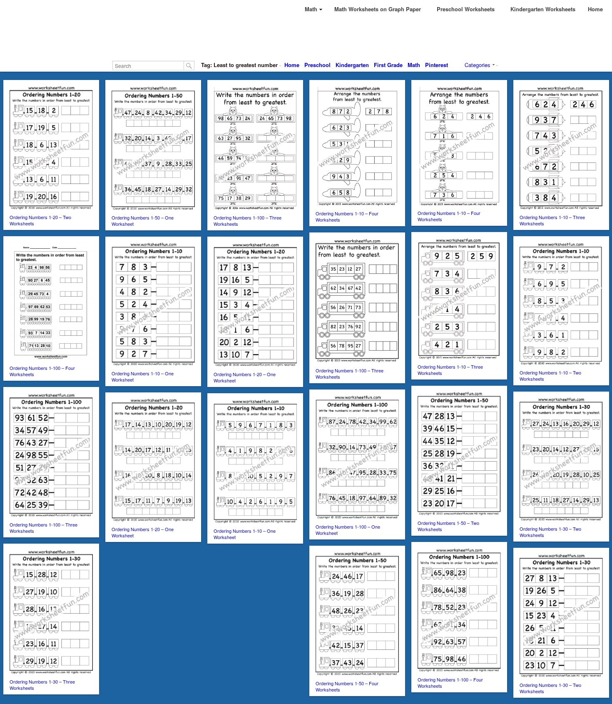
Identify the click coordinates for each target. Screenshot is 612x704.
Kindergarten (352, 65)
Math (414, 65)
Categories (477, 65)
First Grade (388, 65)
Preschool (317, 65)
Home (291, 65)
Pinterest (436, 65)
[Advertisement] (306, 37)
